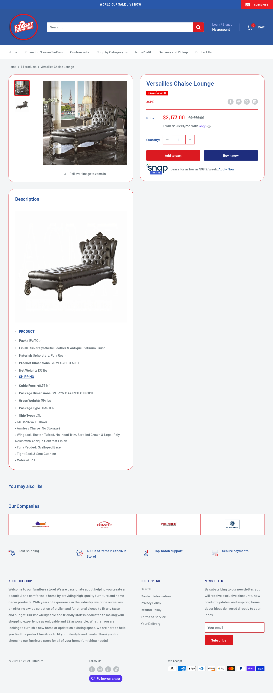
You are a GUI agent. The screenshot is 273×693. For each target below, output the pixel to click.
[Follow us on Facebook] (92, 669)
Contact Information (156, 596)
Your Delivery (151, 623)
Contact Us (203, 52)
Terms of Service (153, 617)
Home (13, 52)
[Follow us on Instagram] (100, 669)
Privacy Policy (151, 603)
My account (221, 29)
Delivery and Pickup (173, 52)
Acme (150, 102)
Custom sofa (79, 52)
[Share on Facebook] (231, 101)
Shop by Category (110, 52)
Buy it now (231, 155)
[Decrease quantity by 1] (167, 139)
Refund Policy (151, 610)
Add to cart (173, 155)
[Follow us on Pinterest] (108, 669)
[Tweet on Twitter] (247, 101)
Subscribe (261, 4)
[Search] (198, 27)
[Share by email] (255, 101)
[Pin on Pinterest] (239, 101)
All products (28, 67)
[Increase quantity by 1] (190, 139)
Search (146, 589)
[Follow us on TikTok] (116, 669)
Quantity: (153, 140)
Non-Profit (143, 52)
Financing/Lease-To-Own (44, 52)
